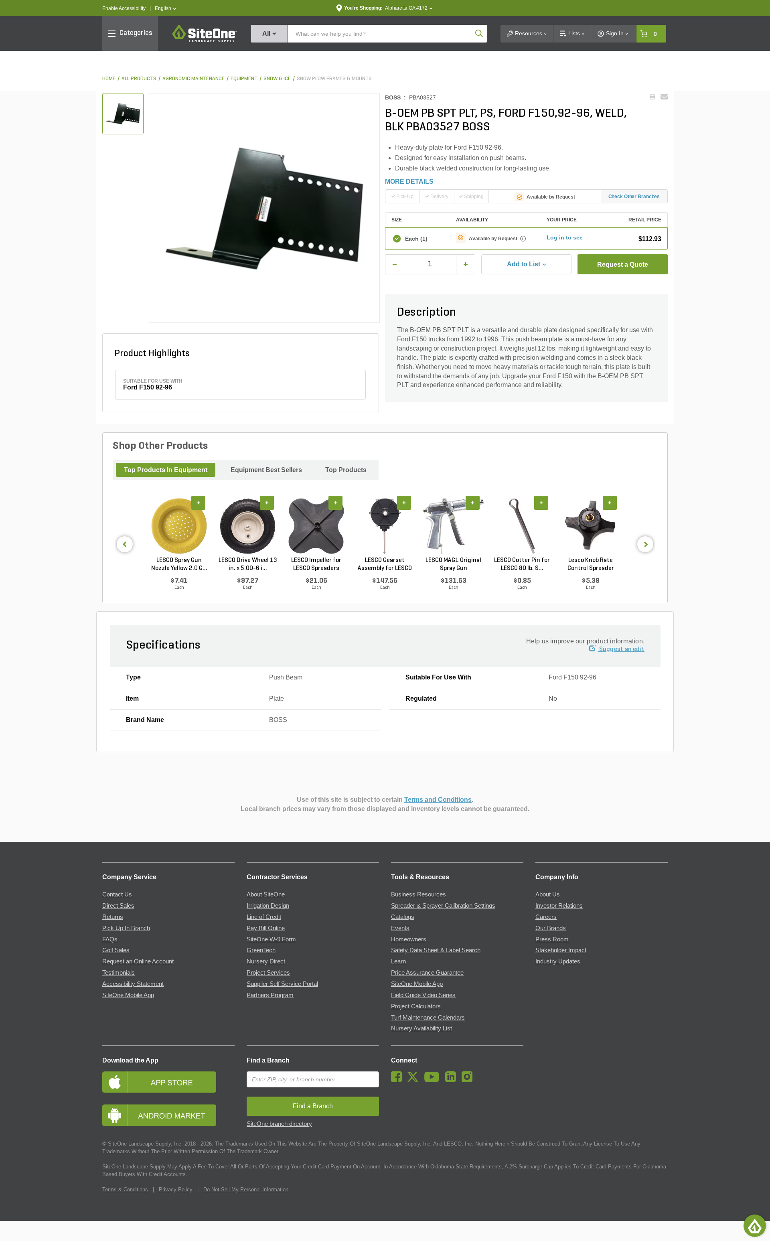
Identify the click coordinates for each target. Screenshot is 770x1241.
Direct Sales (118, 905)
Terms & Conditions (125, 1189)
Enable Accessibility (124, 8)
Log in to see (565, 237)
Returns (112, 917)
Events (400, 928)
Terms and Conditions (438, 799)
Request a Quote (622, 264)
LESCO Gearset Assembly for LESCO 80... (385, 564)
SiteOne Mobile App (128, 995)
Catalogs (402, 917)
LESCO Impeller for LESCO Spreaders (316, 564)
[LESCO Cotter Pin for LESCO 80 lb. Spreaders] (522, 526)
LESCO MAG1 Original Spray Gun (453, 564)
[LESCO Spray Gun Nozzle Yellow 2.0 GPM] (179, 526)
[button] (165, 8)
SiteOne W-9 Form (271, 939)
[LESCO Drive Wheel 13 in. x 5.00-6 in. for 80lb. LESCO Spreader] (247, 526)
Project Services (268, 972)
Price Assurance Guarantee (427, 972)
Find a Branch (268, 1060)
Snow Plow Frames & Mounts (334, 79)
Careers (546, 917)
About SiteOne (266, 894)
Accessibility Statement (133, 984)
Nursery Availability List (421, 1028)
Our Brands (550, 928)
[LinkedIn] (452, 1080)
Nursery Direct (266, 961)
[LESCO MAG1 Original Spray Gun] (453, 526)
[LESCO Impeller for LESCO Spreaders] (316, 526)
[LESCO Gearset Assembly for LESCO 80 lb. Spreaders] (385, 526)
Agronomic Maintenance (193, 79)
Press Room (552, 939)
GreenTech (261, 950)
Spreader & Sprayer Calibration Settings (443, 905)
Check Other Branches (634, 196)
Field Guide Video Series (423, 995)
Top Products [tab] (346, 469)
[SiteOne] (204, 41)
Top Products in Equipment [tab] (165, 469)
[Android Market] (168, 1115)
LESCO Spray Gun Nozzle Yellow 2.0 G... (179, 564)
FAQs (110, 939)
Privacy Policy (175, 1189)
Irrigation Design (268, 905)
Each (416, 238)
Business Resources (418, 894)
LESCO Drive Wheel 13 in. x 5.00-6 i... (248, 564)
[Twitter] (414, 1080)
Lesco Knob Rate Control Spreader (590, 564)
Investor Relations (559, 905)
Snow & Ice (277, 79)
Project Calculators (416, 1006)
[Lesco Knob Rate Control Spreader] (590, 526)
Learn (398, 961)
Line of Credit (264, 917)
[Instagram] (469, 1080)
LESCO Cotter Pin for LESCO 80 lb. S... (522, 564)
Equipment (244, 79)
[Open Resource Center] (755, 1226)
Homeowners (408, 939)
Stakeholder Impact (560, 950)
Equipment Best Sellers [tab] (266, 469)
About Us (547, 894)
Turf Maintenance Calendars (428, 1017)
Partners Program (270, 995)
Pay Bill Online (266, 928)
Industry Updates (557, 961)
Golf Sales (116, 950)
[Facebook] (398, 1080)
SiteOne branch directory (279, 1124)
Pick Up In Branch (126, 928)
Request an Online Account (138, 961)
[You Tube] (434, 1080)
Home (109, 79)
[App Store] (168, 1082)
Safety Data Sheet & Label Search (435, 950)
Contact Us (117, 894)
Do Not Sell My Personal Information (245, 1189)
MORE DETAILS (409, 181)
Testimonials (118, 972)
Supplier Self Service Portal (282, 984)
